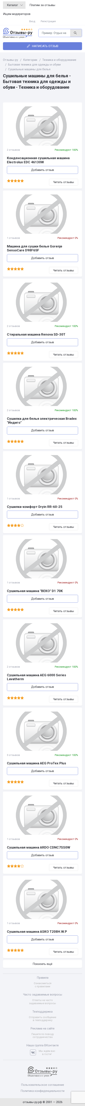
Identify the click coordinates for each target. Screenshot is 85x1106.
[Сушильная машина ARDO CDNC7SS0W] (42, 815)
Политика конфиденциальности (42, 1091)
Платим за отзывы (42, 5)
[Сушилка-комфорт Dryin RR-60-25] (42, 474)
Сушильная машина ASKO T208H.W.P (37, 932)
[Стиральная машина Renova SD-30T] (42, 302)
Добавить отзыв (42, 170)
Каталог (12, 5)
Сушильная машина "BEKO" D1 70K (35, 591)
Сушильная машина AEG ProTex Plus (36, 763)
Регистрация (48, 21)
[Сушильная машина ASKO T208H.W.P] (42, 899)
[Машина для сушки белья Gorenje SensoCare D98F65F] (42, 214)
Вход (32, 21)
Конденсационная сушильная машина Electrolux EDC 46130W (38, 160)
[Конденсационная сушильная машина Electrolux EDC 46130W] (42, 126)
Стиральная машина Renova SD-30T (36, 334)
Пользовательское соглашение (42, 1085)
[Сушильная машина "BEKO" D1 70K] (42, 558)
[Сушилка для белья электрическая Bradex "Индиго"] (42, 386)
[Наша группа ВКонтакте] (34, 1052)
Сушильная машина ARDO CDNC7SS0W (38, 847)
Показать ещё (42, 964)
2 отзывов (13, 149)
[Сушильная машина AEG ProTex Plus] (42, 731)
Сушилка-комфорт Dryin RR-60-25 (34, 507)
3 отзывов (13, 755)
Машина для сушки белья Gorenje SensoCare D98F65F (34, 248)
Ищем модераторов (16, 14)
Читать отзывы (63, 182)
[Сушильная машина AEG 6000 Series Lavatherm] (42, 643)
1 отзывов (13, 237)
